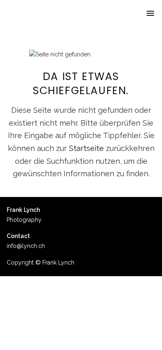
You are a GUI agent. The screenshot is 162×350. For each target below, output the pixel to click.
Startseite (86, 148)
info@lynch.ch (26, 246)
